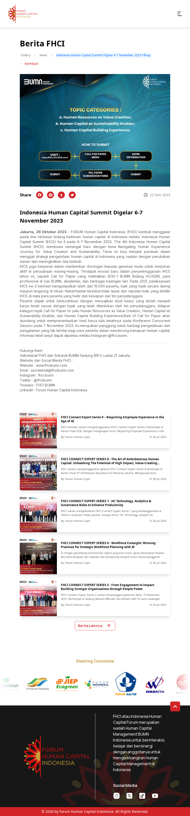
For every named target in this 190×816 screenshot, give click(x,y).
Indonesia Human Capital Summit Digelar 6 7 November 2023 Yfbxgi (103, 55)
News (43, 55)
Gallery (26, 55)
